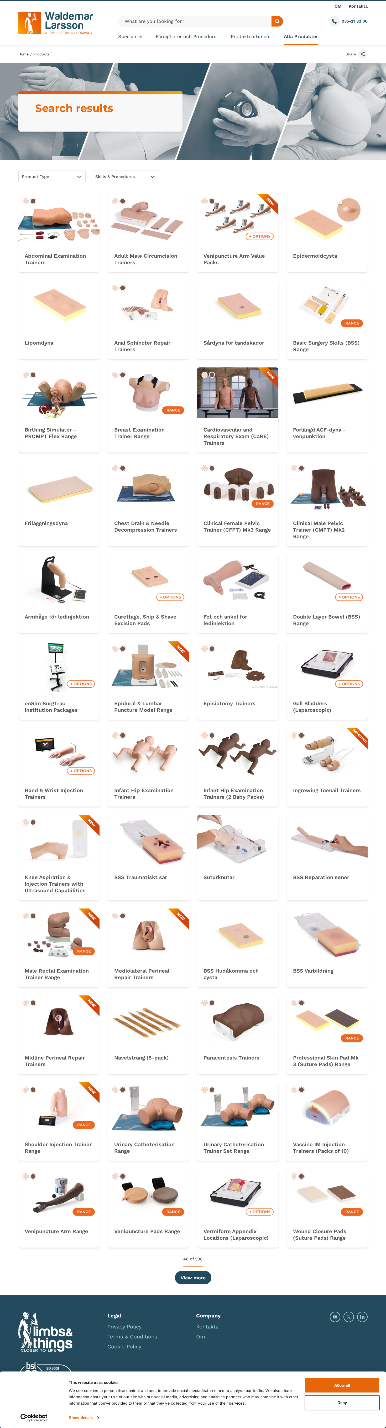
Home (23, 54)
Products (41, 54)
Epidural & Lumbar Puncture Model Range (143, 706)
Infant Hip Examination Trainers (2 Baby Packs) (234, 793)
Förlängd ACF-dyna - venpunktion (319, 433)
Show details (81, 1417)
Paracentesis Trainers (231, 1058)
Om (200, 1336)
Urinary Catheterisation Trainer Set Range (234, 1147)
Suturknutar (219, 877)
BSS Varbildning (313, 971)
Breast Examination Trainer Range (139, 433)
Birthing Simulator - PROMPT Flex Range (51, 433)
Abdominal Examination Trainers (55, 259)
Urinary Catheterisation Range (144, 1147)
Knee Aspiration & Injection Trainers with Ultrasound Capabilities (55, 884)
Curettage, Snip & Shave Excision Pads (145, 620)
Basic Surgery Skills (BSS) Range (326, 346)
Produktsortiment (251, 36)
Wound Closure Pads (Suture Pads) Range (319, 1234)
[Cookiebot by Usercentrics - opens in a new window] (34, 1418)
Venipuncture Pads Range (147, 1231)
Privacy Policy (124, 1326)
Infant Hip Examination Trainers (144, 793)
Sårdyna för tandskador (234, 343)
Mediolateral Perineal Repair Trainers (141, 974)
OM (338, 6)
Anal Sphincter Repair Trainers (142, 346)
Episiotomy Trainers (229, 703)
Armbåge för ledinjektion (57, 617)
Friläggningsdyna (46, 523)
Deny (342, 1402)
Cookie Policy (124, 1346)
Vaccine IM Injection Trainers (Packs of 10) (321, 1147)
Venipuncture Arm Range (56, 1231)
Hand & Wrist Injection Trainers (54, 793)
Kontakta (358, 6)
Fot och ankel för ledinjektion (225, 620)
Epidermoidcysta (315, 256)
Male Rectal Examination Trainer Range (57, 974)
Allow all (342, 1385)
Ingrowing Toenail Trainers (327, 790)
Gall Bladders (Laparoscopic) (312, 706)
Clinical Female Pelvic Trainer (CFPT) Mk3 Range (237, 526)
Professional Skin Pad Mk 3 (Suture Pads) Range (326, 1061)
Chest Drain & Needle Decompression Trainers (145, 526)
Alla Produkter (301, 36)
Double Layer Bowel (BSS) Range (326, 620)
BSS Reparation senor (321, 877)
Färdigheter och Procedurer (187, 36)
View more (193, 1277)
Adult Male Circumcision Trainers (145, 259)
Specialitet (130, 36)
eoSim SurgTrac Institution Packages (51, 706)
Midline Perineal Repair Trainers (55, 1061)
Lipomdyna (39, 343)
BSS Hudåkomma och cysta (231, 974)
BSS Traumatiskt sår (140, 877)
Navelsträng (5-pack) (141, 1058)
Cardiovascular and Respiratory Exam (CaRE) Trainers (236, 436)
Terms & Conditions (132, 1336)
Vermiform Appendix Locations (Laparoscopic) (236, 1234)
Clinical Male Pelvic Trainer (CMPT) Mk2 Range (319, 529)
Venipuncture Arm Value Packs (234, 259)
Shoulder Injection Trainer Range (58, 1147)
